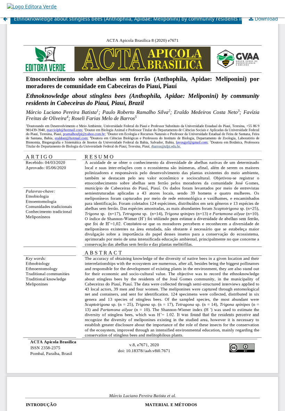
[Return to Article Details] (5, 19)
